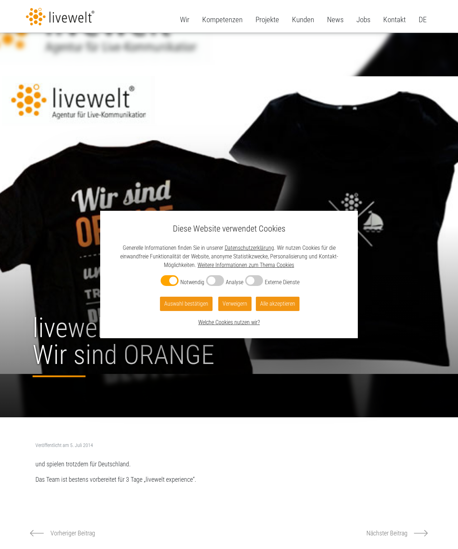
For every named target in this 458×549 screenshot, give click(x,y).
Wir (184, 19)
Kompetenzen (222, 19)
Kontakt (394, 19)
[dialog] (229, 274)
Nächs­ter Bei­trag (387, 533)
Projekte (267, 19)
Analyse (234, 282)
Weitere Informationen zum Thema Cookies (246, 265)
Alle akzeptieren (277, 303)
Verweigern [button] (235, 303)
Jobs (363, 19)
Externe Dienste (282, 282)
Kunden (303, 19)
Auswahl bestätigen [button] (186, 303)
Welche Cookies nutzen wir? (229, 322)
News (335, 19)
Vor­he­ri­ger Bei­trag (72, 533)
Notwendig (192, 282)
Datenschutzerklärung (249, 247)
